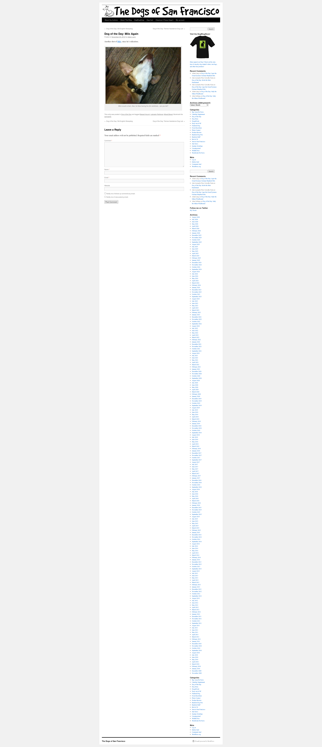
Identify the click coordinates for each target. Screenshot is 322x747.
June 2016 (195, 494)
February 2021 (196, 367)
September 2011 (197, 623)
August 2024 (196, 271)
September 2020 (197, 378)
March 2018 (195, 446)
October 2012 (196, 594)
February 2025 (196, 258)
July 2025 (195, 247)
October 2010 (196, 648)
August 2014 (196, 544)
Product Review (197, 132)
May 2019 (195, 414)
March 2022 (195, 337)
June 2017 (195, 467)
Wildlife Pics (196, 150)
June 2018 (195, 439)
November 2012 (197, 591)
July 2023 (195, 301)
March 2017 (195, 473)
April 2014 (195, 553)
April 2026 (195, 226)
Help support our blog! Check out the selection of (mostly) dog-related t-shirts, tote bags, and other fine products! (203, 64)
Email (106, 177)
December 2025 (196, 235)
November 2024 (197, 265)
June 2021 (195, 358)
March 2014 (195, 555)
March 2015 (195, 528)
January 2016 (196, 505)
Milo (119, 41)
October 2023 (196, 294)
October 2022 (196, 321)
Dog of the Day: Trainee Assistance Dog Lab (169, 28)
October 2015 (196, 512)
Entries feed (195, 162)
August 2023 (196, 299)
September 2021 (197, 351)
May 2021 (195, 360)
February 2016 (196, 503)
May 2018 (195, 442)
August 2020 (196, 380)
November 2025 (197, 237)
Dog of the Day (126, 114)
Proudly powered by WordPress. (204, 741)
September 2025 (197, 242)
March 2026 (195, 228)
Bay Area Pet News (198, 112)
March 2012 (195, 609)
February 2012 (196, 612)
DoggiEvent (195, 121)
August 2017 (196, 462)
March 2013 (195, 582)
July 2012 (195, 600)
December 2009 (196, 671)
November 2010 (197, 646)
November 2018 (197, 428)
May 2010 (195, 659)
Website (107, 185)
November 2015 (197, 510)
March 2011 (195, 637)
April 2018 (195, 444)
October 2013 (196, 566)
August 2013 (196, 571)
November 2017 (197, 455)
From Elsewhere (197, 128)
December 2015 (196, 507)
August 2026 (196, 217)
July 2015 (195, 519)
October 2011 (196, 621)
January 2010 (196, 668)
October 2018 (196, 430)
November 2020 (197, 374)
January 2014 (196, 560)
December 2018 (196, 426)
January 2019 (196, 423)
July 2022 (195, 328)
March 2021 (195, 364)
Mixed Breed (168, 114)
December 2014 (196, 535)
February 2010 (196, 666)
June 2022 (195, 330)
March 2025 (195, 256)
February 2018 (196, 448)
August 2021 (196, 353)
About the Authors (111, 20)
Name (107, 169)
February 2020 (196, 394)
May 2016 (195, 496)
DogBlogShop (139, 20)
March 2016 (195, 501)
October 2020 (196, 376)
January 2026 (196, 233)
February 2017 (196, 476)
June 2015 (195, 521)
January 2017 (196, 478)
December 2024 (196, 262)
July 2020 (195, 383)
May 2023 (195, 305)
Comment (108, 140)
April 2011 (195, 634)
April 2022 (195, 335)
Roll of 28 (195, 139)
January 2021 (196, 369)
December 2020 (196, 371)
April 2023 (195, 308)
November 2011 (197, 619)
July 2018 (195, 437)
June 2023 (195, 303)
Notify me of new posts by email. (117, 197)
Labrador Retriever (156, 114)
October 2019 (196, 403)
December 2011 (196, 616)
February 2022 (196, 340)
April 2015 (195, 526)
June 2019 (195, 412)
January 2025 (196, 260)
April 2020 (195, 389)
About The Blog (126, 20)
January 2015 (196, 532)
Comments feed (196, 164)
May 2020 (195, 387)
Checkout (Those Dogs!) (164, 20)
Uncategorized (196, 148)
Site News (195, 144)
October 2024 (196, 267)
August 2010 (196, 653)
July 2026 (195, 219)
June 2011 (195, 630)
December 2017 (196, 453)
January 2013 (196, 587)
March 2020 (195, 392)
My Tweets (193, 210)
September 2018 (197, 433)
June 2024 (195, 276)
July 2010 (195, 655)
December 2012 (196, 589)
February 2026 (196, 231)
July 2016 (195, 492)
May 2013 (195, 578)
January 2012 (196, 614)
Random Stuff (196, 137)
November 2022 (197, 319)
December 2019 (196, 399)
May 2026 (195, 224)
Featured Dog (196, 126)
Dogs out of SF (196, 123)
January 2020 (196, 396)
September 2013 (197, 569)
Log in (194, 160)
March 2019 (195, 419)
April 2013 (195, 580)
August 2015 (196, 516)
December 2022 (196, 317)
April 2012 (195, 607)
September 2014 (197, 541)
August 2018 (196, 435)
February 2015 (196, 530)
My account (180, 20)
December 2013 (196, 562)
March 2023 (195, 310)
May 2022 (195, 333)
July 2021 (195, 355)
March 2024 (195, 283)
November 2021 (197, 346)
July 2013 (195, 573)
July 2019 (195, 410)
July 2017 (195, 464)
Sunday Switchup (197, 146)
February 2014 (196, 557)
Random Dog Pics (197, 135)
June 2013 (195, 575)
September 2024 (197, 269)
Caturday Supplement (198, 114)
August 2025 (196, 244)
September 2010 (197, 650)
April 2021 (195, 362)
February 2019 (196, 421)
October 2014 (196, 539)
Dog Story (195, 119)
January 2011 (196, 641)
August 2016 (196, 489)
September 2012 (197, 596)
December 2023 (196, 290)
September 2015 (197, 514)
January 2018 (196, 451)
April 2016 (195, 498)
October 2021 (196, 349)
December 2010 (196, 644)
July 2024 (195, 274)
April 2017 (195, 471)
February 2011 (196, 639)
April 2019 (195, 417)
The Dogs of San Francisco (113, 741)
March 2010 (195, 664)
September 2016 (197, 487)
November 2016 (197, 482)
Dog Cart (150, 20)
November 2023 (197, 292)
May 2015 (195, 523)
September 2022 (197, 324)
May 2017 (195, 469)
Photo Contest (196, 130)
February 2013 (196, 585)
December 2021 (196, 344)
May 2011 (195, 632)
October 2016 (196, 485)
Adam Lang (132, 37)
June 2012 (195, 603)
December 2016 (196, 480)
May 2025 (195, 251)
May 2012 (195, 605)
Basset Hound (145, 114)
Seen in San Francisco (198, 141)
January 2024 (196, 287)
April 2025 (195, 253)
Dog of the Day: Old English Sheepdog (118, 28)
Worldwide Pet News (198, 153)
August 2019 (196, 408)
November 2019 (197, 401)
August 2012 (196, 598)
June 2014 (195, 548)
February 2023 (196, 312)
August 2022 (196, 326)
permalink (107, 116)
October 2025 (196, 240)
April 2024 (195, 281)
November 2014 (197, 537)
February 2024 (196, 285)
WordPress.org (196, 166)
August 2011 (196, 625)
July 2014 (195, 546)
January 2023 (196, 315)
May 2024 (195, 278)
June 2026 (195, 222)
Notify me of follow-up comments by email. (121, 193)
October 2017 (196, 457)
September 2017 (197, 460)
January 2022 (196, 342)
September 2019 (197, 405)
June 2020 (195, 385)
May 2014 (195, 551)
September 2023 (197, 296)
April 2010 (195, 662)
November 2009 (197, 673)
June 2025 (195, 249)
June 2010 (195, 657)
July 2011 (195, 628)
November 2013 (197, 564)
